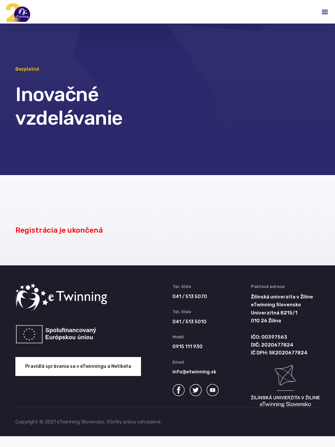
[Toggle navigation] (319, 12)
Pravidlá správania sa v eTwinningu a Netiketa (78, 366)
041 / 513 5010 (189, 322)
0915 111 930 (187, 346)
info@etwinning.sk (194, 372)
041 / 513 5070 (189, 296)
